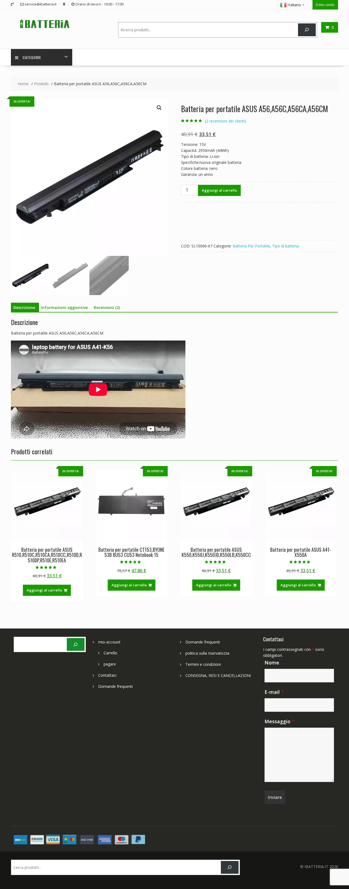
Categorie (32, 57)
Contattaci (107, 675)
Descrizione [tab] (24, 307)
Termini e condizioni (203, 664)
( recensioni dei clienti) (225, 121)
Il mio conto (325, 4)
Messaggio (279, 721)
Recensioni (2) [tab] (107, 307)
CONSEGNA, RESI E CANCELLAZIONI (218, 675)
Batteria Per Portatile (251, 246)
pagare (110, 664)
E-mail (274, 692)
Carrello (110, 652)
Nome (271, 662)
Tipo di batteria (285, 246)
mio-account (109, 642)
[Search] (307, 29)
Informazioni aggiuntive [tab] (64, 307)
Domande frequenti (115, 686)
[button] (159, 108)
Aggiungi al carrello (219, 190)
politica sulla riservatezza (207, 653)
